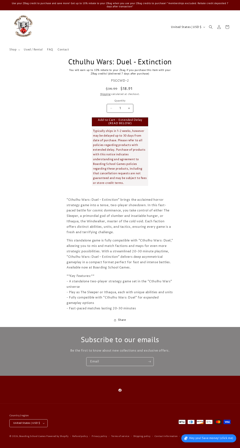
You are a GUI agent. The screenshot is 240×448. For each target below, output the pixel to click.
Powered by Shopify (57, 436)
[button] (14, 50)
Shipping (105, 94)
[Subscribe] (149, 361)
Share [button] (122, 320)
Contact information (166, 436)
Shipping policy (142, 436)
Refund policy (80, 436)
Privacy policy (99, 436)
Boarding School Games (32, 436)
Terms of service (120, 436)
